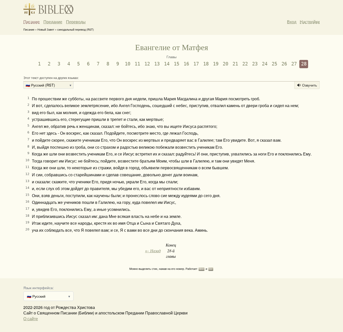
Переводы (76, 22)
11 (137, 64)
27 (294, 64)
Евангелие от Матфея (171, 47)
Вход (291, 22)
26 (284, 64)
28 (304, 64)
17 (196, 64)
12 (147, 64)
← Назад (153, 250)
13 (157, 64)
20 (225, 64)
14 (166, 64)
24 (264, 64)
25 (274, 64)
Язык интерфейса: (38, 287)
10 (127, 64)
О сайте (30, 318)
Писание (31, 22)
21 (235, 64)
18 (206, 64)
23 (255, 64)
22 (245, 64)
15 (176, 64)
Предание (52, 22)
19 (215, 64)
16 (186, 64)
